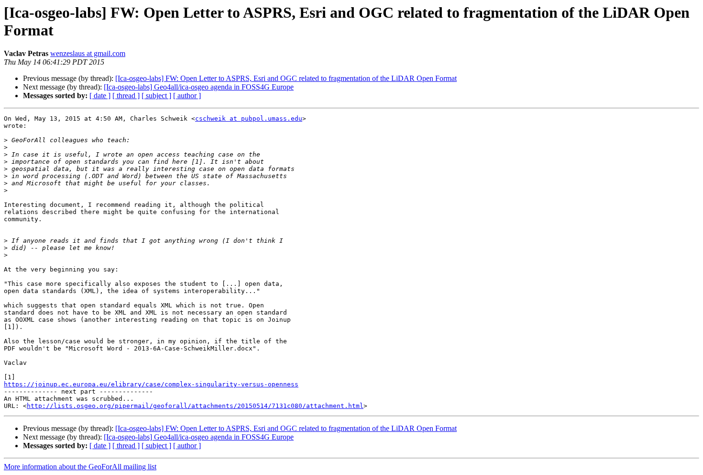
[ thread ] (126, 95)
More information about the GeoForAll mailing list (80, 467)
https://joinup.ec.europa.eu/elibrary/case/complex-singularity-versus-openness (151, 384)
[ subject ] (156, 95)
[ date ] (99, 95)
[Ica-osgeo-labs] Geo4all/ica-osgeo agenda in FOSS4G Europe (199, 87)
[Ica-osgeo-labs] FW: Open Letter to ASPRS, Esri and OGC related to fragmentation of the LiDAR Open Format (286, 78)
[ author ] (187, 95)
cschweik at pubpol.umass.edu (248, 118)
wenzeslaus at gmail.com (87, 53)
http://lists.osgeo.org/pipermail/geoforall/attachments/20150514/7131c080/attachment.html (195, 405)
